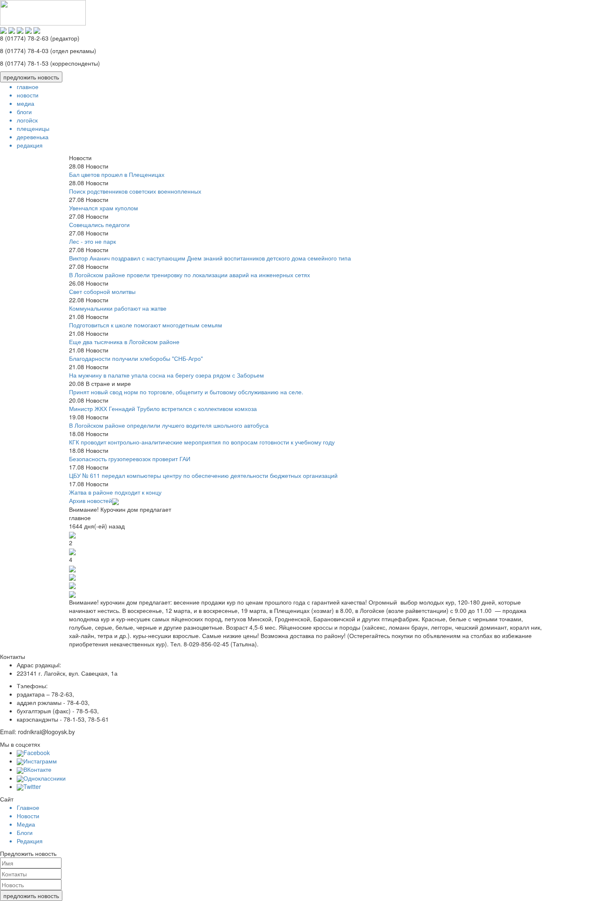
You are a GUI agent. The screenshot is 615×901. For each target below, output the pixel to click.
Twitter (32, 786)
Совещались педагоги (99, 224)
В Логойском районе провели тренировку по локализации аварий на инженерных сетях (189, 275)
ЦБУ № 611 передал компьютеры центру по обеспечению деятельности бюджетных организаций (203, 475)
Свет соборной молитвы (102, 291)
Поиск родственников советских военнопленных (135, 191)
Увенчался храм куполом (103, 208)
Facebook (36, 752)
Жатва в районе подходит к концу (115, 492)
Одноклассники (44, 778)
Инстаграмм (40, 761)
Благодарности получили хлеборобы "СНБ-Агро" (136, 358)
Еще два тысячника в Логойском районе (124, 341)
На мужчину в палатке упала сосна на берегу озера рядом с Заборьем (166, 375)
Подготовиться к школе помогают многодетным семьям (145, 325)
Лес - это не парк (92, 241)
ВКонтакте (37, 769)
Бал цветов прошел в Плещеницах (116, 174)
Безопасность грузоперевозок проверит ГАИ (129, 458)
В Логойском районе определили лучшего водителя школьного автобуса (169, 425)
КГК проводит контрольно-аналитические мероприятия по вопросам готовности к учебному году (202, 442)
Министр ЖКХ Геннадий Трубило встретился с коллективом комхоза (163, 408)
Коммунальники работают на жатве (118, 308)
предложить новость (31, 77)
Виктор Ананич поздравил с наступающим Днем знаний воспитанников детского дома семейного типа (210, 258)
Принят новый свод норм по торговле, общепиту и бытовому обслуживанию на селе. (186, 392)
